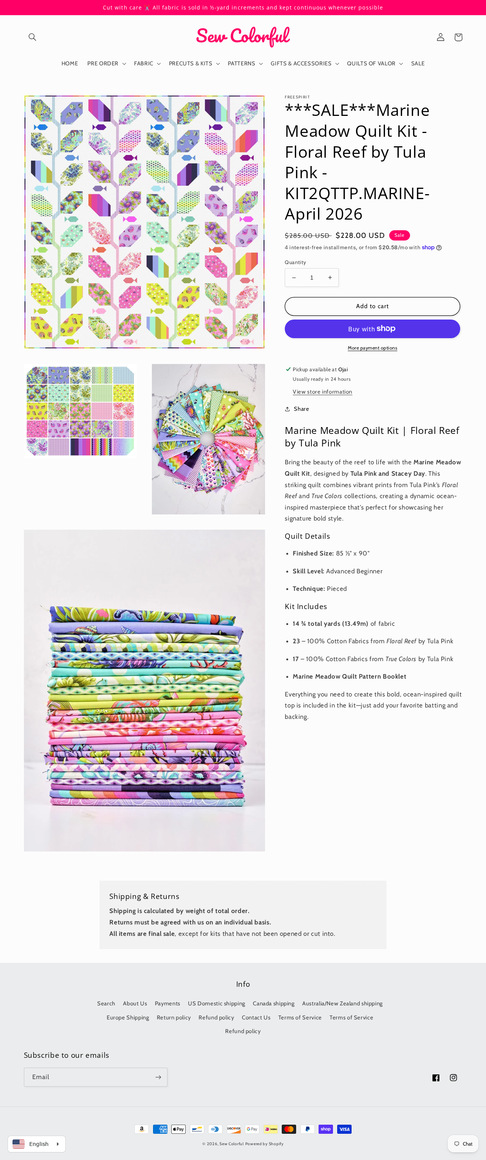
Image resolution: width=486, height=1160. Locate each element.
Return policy (174, 1017)
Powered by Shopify (264, 1143)
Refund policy (216, 1017)
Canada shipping (273, 1003)
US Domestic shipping (216, 1003)
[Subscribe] (158, 1077)
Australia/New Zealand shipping (342, 1003)
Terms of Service (300, 1017)
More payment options (373, 347)
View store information (322, 391)
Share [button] (301, 408)
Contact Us (256, 1017)
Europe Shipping (128, 1017)
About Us (135, 1003)
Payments (167, 1003)
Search (106, 1003)
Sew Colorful (231, 1143)
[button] (32, 37)
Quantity (295, 262)
